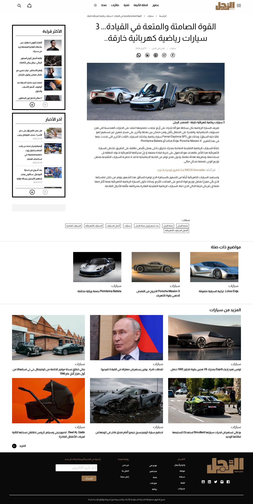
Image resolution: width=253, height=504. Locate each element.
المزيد (22, 445)
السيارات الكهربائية (93, 225)
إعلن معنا (124, 477)
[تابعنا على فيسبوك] (228, 482)
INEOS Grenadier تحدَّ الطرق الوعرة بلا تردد (181, 170)
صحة (104, 5)
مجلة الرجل (168, 225)
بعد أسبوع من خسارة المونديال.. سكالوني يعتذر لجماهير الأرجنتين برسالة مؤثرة (29, 174)
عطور (155, 5)
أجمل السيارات (113, 225)
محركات (181, 488)
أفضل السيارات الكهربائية (176, 230)
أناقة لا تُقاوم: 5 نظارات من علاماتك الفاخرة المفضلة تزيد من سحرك (30, 46)
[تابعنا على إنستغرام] (221, 482)
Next (32, 104)
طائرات (115, 5)
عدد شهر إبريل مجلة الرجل (147, 225)
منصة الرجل (182, 225)
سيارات (150, 16)
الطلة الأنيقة (141, 5)
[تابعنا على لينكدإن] (209, 482)
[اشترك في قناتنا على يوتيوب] (203, 482)
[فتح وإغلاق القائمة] (239, 6)
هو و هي (153, 465)
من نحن (125, 465)
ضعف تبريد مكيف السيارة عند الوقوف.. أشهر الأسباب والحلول (29, 86)
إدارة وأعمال (179, 465)
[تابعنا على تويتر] (215, 482)
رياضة (154, 489)
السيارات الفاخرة (73, 225)
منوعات (153, 483)
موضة (182, 471)
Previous (45, 104)
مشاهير (153, 471)
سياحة (182, 477)
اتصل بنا (125, 471)
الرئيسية (162, 16)
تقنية (126, 5)
